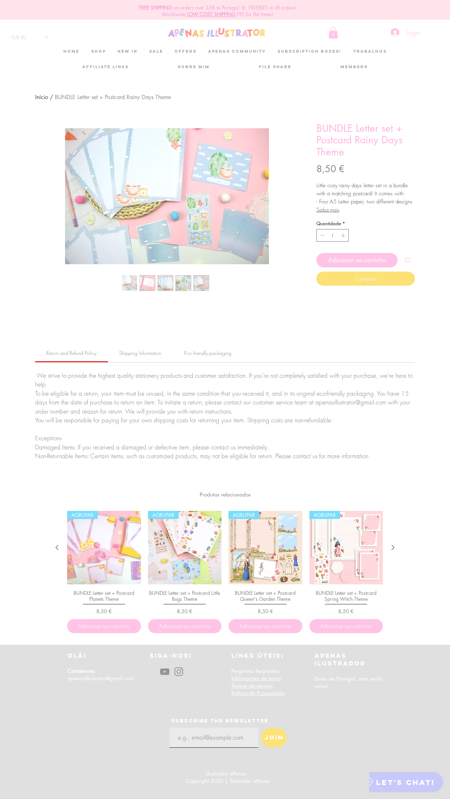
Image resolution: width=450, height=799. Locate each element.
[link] (71, 353)
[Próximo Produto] (393, 547)
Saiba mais (327, 209)
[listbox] (30, 37)
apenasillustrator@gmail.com (101, 678)
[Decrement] (321, 235)
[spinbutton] (333, 235)
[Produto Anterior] (57, 547)
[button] (30, 37)
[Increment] (344, 235)
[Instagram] (179, 671)
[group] (225, 572)
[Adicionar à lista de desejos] (407, 260)
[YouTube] (165, 671)
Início (41, 97)
